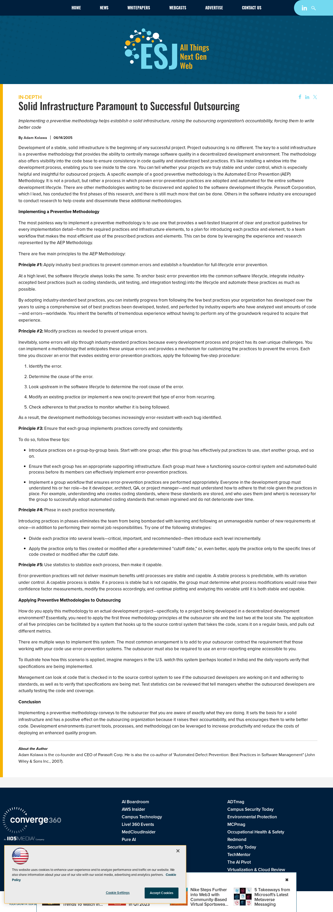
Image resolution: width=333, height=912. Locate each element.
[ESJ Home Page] (32, 9)
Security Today (241, 847)
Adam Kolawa (35, 137)
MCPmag (236, 824)
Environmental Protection (252, 817)
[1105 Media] (24, 839)
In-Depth (30, 97)
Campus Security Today (250, 809)
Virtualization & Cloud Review (256, 869)
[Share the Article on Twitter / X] (314, 97)
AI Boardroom (135, 802)
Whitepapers (138, 8)
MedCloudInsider (139, 832)
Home (76, 8)
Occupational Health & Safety (255, 832)
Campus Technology (142, 817)
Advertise (214, 8)
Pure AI (129, 839)
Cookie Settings (118, 892)
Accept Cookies (162, 892)
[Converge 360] (32, 820)
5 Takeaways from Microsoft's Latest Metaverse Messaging (272, 897)
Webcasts (177, 8)
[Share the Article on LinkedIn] (306, 97)
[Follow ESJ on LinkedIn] (305, 9)
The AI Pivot (239, 862)
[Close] (178, 851)
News (104, 8)
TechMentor (239, 854)
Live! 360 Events (138, 824)
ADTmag (235, 802)
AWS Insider (133, 809)
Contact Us (251, 8)
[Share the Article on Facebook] (298, 97)
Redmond (236, 839)
